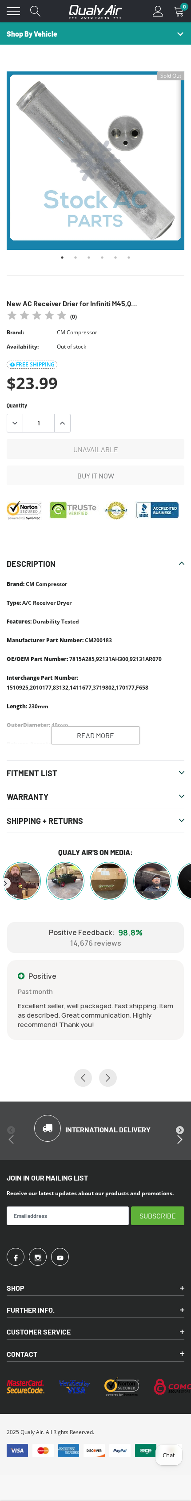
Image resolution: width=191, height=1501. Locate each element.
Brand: (15, 332)
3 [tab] (88, 257)
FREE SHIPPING (35, 364)
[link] (15, 1257)
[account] (158, 11)
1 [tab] (62, 257)
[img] (37, 316)
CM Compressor (77, 332)
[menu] (13, 11)
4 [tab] (102, 257)
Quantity (17, 405)
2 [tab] (75, 257)
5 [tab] (115, 257)
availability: (23, 346)
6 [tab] (128, 257)
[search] (35, 11)
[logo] (95, 11)
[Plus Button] (62, 423)
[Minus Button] (15, 423)
